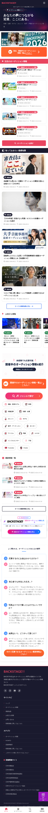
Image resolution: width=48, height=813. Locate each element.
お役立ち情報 (10, 715)
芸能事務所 (9, 744)
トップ (8, 703)
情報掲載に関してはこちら (14, 723)
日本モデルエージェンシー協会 (15, 786)
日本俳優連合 (10, 770)
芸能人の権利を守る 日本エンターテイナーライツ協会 (22, 790)
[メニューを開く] (44, 3)
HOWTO (8, 740)
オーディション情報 (12, 707)
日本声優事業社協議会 (13, 782)
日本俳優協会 (10, 766)
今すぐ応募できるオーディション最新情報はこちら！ (24, 653)
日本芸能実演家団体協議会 (14, 774)
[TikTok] (19, 690)
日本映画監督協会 (11, 794)
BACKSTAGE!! (9, 3)
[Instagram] (10, 690)
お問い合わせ (10, 719)
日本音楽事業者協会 (12, 778)
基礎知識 (8, 711)
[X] (5, 690)
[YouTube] (14, 690)
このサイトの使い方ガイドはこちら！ (17, 753)
